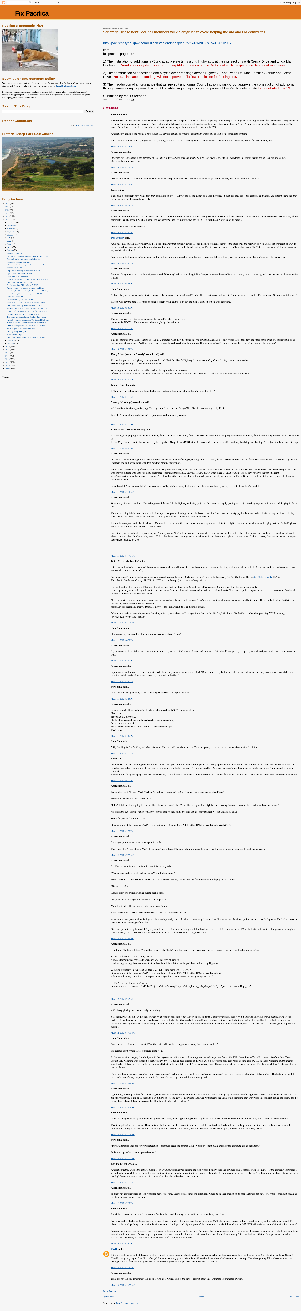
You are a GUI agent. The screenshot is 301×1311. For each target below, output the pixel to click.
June (9, 241)
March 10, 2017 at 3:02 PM (122, 167)
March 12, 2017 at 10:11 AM (123, 1083)
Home (201, 1296)
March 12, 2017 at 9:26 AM (122, 999)
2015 (7, 349)
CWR (114, 1249)
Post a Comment (109, 1291)
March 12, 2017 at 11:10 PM (122, 1267)
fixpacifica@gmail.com (66, 86)
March (10, 250)
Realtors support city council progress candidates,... (26, 288)
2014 (7, 352)
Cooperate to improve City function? (20, 299)
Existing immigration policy (17, 331)
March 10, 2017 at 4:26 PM (122, 184)
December (11, 222)
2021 (7, 206)
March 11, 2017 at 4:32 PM (122, 640)
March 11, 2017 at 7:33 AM (122, 424)
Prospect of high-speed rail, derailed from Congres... (27, 311)
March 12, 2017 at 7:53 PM (122, 1243)
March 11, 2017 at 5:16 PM (122, 681)
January (10, 343)
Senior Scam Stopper (15, 334)
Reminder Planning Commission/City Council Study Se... (28, 320)
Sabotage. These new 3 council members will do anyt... (27, 308)
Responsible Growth (14, 253)
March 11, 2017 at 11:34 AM (123, 622)
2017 (7, 219)
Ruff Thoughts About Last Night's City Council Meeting (27, 291)
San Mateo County (262, 577)
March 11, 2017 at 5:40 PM (122, 753)
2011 (7, 362)
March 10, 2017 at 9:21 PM (122, 349)
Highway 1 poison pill (15, 296)
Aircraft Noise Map (14, 267)
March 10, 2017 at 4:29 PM (122, 205)
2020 (7, 210)
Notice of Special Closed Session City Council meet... (27, 322)
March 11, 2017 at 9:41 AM (122, 492)
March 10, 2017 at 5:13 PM (122, 263)
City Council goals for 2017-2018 (19, 282)
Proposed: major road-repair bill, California (23, 259)
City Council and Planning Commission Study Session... (27, 337)
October (10, 228)
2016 (7, 346)
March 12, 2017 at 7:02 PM (122, 1203)
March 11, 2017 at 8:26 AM (122, 448)
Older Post (294, 1296)
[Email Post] (132, 99)
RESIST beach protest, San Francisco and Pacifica (26, 325)
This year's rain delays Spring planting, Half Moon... (26, 317)
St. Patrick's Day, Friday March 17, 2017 (22, 285)
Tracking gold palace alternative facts (21, 328)
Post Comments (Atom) (127, 1303)
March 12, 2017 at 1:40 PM (122, 1182)
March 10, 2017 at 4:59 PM (122, 232)
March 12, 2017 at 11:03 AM (123, 1134)
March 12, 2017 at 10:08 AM (123, 1032)
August (10, 234)
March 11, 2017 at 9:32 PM (122, 831)
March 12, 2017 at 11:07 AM (123, 1158)
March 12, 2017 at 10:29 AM (123, 1107)
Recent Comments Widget (85, 125)
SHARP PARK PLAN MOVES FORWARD (23, 314)
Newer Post (108, 1296)
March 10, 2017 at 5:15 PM (122, 283)
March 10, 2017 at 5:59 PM (122, 307)
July (9, 237)
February (11, 340)
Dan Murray (117, 238)
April (9, 247)
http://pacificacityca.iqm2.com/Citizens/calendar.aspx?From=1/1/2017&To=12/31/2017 (167, 43)
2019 (7, 213)
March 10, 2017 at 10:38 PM (122, 379)
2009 (7, 368)
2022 (7, 203)
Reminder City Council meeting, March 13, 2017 (25, 293)
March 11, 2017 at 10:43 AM (123, 555)
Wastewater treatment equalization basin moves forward (28, 265)
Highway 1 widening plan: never (19, 262)
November (12, 225)
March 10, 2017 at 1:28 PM (122, 146)
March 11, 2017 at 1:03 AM (122, 397)
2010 (7, 365)
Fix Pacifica (32, 13)
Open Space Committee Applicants (20, 273)
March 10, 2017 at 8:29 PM (122, 328)
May (9, 244)
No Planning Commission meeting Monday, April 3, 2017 (28, 256)
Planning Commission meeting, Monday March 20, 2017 (28, 279)
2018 (7, 216)
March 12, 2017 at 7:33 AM (122, 855)
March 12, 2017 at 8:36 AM (122, 938)
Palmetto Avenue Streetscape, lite (19, 276)
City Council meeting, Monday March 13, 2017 (24, 305)
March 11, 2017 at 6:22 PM (122, 780)
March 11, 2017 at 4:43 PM (122, 660)
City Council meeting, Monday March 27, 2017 (24, 270)
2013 (7, 355)
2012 (7, 359)
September (12, 231)
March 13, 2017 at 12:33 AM (123, 1285)
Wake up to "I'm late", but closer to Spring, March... (26, 302)
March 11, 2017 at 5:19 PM (122, 736)
